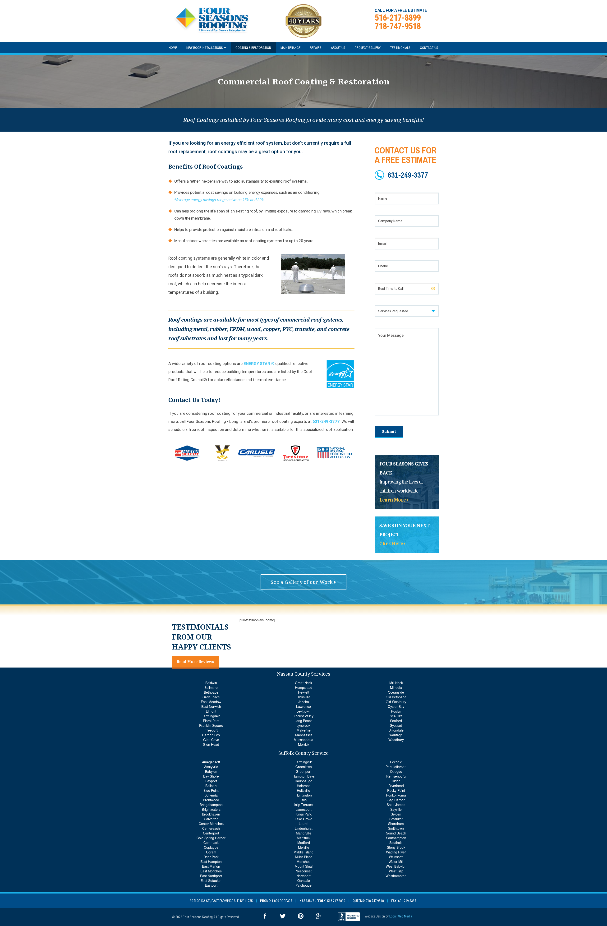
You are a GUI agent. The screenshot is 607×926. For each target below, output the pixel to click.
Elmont (211, 711)
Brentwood (211, 799)
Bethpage (211, 692)
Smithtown (396, 828)
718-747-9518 (398, 26)
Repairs (316, 48)
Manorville (303, 833)
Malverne (304, 730)
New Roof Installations (205, 48)
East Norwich (211, 706)
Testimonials (400, 48)
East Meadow (211, 701)
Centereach (211, 828)
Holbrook (303, 785)
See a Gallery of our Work (302, 582)
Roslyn (396, 711)
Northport (303, 875)
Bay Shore (211, 776)
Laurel (303, 823)
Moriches (303, 861)
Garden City (211, 735)
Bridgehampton (211, 804)
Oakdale (303, 880)
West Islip (396, 871)
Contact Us (429, 48)
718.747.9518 (375, 901)
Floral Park (211, 720)
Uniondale (396, 730)
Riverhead (396, 785)
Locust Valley (303, 716)
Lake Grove (303, 818)
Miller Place (303, 856)
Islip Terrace (303, 804)
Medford (303, 842)
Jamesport (304, 809)
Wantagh (396, 735)
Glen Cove (211, 739)
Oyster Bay (396, 706)
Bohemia (211, 795)
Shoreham (396, 823)
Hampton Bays (304, 776)
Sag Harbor (396, 799)
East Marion (211, 866)
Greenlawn (303, 766)
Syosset (396, 725)
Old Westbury (396, 701)
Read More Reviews (195, 661)
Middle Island (303, 852)
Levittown (303, 711)
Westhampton (396, 875)
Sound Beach (396, 833)
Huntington (303, 795)
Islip (304, 799)
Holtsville (303, 790)
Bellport (211, 785)
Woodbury (396, 739)
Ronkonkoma (396, 795)
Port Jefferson (396, 766)
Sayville (396, 809)
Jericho (303, 701)
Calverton (211, 818)
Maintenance (290, 48)
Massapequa (303, 739)
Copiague (211, 847)
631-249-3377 (326, 421)
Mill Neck (396, 682)
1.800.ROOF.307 (282, 901)
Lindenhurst (304, 828)
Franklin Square (211, 725)
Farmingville (303, 762)
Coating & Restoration (253, 48)
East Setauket (211, 880)
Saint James (396, 804)
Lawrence (303, 706)
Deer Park (211, 856)
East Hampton (211, 861)
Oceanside (396, 692)
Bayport (211, 781)
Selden (396, 814)
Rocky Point (396, 790)
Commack (211, 842)
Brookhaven (211, 814)
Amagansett (211, 762)
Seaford (396, 720)
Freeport (211, 730)
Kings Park (303, 814)
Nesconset (304, 871)
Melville (303, 847)
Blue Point (211, 790)
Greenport (303, 771)
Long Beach (303, 720)
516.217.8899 (336, 901)
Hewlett (303, 692)
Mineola (396, 687)
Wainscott (396, 856)
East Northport (211, 875)
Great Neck (303, 682)
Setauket (396, 818)
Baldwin (211, 682)
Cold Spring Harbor (211, 837)
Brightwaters (211, 809)
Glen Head (211, 744)
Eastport (211, 885)
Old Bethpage (396, 697)
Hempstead (303, 687)
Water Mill (396, 861)
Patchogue (303, 885)
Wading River (396, 852)
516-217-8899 (398, 18)
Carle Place (211, 697)
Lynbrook (303, 725)
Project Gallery (368, 48)
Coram (211, 852)
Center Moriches (211, 823)
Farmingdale (211, 716)
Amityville (211, 766)
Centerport (211, 833)
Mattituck (303, 837)
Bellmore (211, 687)
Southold (396, 842)
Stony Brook (396, 847)
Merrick (303, 744)
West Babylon (396, 866)
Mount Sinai (304, 866)
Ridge (396, 781)
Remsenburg (396, 776)
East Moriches (211, 871)
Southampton (396, 837)
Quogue (396, 771)
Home (173, 48)
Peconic (396, 762)
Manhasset (303, 735)
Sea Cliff (396, 716)
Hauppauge (303, 781)
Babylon (211, 771)
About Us (338, 48)
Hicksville (303, 697)
